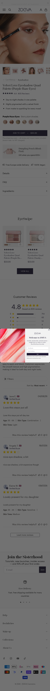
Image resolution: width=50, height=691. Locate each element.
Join (37, 354)
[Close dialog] (49, 329)
